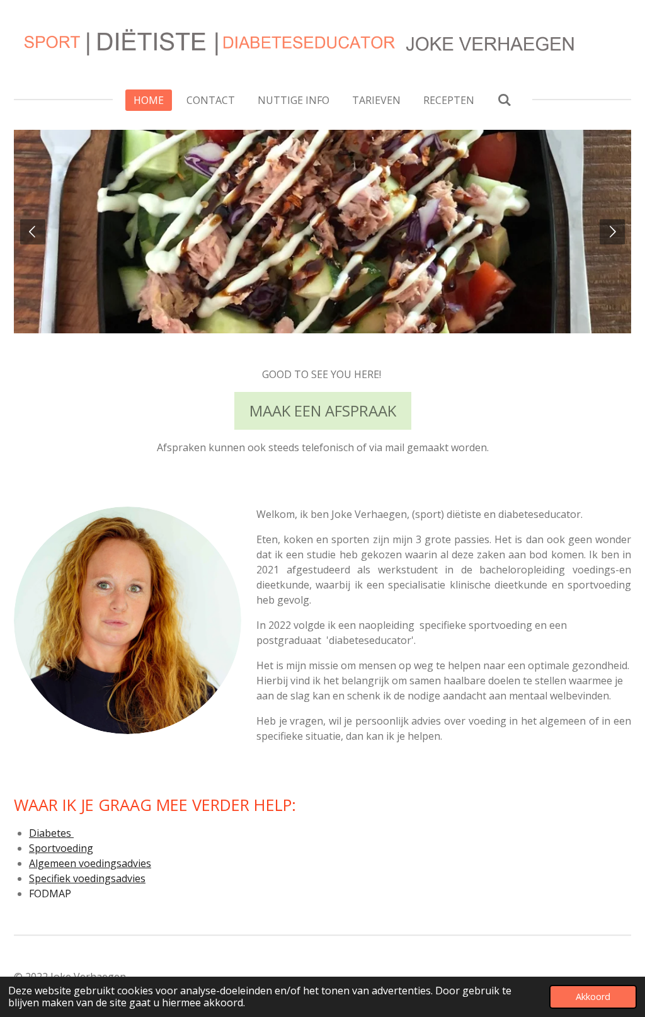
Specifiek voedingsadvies (87, 878)
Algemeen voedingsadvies (90, 863)
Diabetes (51, 833)
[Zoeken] (504, 99)
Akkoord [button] (593, 997)
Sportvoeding (61, 848)
